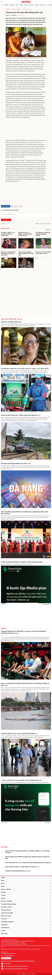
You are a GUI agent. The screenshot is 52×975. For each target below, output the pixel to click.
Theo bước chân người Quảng (8, 904)
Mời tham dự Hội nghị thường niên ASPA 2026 (16, 463)
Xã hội (17, 4)
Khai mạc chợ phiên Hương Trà (11, 322)
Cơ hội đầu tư (4, 924)
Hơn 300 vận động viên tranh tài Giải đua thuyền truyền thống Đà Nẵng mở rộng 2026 (25, 684)
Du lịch (26, 4)
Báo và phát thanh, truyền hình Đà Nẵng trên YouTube (15, 968)
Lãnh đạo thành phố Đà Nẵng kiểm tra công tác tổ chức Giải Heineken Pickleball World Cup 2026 (23, 632)
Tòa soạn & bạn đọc (6, 910)
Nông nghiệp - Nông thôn (7, 921)
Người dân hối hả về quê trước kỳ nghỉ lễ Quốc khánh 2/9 (19, 733)
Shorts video (4, 933)
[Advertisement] (26, 129)
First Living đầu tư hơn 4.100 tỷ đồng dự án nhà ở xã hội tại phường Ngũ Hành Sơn (28, 862)
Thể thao (3, 895)
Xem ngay (47, 822)
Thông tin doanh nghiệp (7, 913)
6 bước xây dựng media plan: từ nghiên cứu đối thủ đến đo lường (22, 562)
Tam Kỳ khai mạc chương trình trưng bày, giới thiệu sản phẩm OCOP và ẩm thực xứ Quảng (27, 851)
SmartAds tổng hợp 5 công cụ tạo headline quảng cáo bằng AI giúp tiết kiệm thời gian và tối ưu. (24, 782)
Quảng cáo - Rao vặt (6, 916)
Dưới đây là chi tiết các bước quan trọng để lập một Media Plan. (16, 564)
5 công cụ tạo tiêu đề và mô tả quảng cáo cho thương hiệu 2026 (21, 780)
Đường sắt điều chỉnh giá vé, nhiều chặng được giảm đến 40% (20, 415)
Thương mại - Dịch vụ (26, 9)
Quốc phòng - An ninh (6, 907)
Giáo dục (31, 4)
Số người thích (48, 223)
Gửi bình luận (6, 219)
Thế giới (3, 898)
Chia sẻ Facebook (6, 206)
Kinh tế (21, 4)
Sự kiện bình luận (5, 927)
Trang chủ (8, 9)
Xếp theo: (38, 223)
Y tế (46, 4)
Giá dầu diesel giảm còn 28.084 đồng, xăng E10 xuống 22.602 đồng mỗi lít (25, 368)
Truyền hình (4, 918)
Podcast (3, 930)
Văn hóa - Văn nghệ (39, 4)
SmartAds (5, 604)
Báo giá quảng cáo (6, 958)
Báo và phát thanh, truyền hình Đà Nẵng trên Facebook (16, 966)
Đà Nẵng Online (7, 963)
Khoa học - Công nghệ (6, 901)
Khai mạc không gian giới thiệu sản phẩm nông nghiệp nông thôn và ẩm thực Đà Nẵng (24, 512)
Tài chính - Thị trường (16, 9)
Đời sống (3, 892)
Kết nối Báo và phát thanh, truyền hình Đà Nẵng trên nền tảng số (18, 961)
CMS (24, 973)
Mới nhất (7, 4)
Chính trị (12, 4)
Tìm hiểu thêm (46, 604)
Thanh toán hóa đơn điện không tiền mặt (11, 210)
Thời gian (42, 223)
